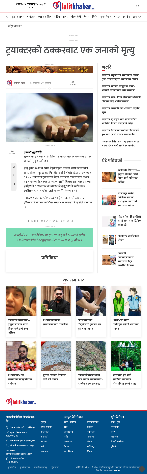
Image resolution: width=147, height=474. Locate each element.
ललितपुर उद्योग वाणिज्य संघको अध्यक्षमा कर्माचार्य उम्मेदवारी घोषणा (127, 199)
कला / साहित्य (45, 17)
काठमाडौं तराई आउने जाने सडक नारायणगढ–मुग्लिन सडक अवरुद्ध (90, 379)
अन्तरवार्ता (45, 432)
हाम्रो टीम (12, 468)
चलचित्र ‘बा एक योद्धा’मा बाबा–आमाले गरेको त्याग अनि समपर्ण (118, 88)
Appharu (116, 471)
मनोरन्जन (91, 432)
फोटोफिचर (68, 451)
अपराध (44, 442)
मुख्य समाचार (17, 17)
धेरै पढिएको (112, 160)
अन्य (135, 17)
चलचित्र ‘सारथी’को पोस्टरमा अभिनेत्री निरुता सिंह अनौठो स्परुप (121, 99)
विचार (89, 451)
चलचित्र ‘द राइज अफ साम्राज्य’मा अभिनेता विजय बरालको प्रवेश (119, 122)
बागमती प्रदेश (92, 422)
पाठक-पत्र (68, 442)
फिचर (86, 17)
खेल (65, 427)
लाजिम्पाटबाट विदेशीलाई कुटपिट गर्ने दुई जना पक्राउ (89, 324)
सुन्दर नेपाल (105, 17)
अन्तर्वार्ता (44, 437)
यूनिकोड (114, 447)
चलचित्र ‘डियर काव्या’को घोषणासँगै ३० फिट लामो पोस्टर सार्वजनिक (120, 133)
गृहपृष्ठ (43, 422)
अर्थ (42, 447)
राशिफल (90, 437)
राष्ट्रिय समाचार (61, 17)
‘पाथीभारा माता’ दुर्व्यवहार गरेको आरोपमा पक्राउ (126, 324)
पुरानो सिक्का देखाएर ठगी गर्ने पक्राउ (54, 377)
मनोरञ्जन (31, 17)
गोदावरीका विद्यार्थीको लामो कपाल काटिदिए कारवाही (129, 220)
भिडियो (90, 427)
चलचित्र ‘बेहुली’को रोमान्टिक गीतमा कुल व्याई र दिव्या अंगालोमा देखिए (120, 77)
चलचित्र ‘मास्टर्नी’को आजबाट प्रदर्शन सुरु (121, 111)
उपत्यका (44, 451)
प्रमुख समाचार (46, 427)
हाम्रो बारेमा (25, 468)
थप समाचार (73, 280)
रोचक (89, 442)
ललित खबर (19, 83)
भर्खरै (106, 67)
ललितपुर (91, 447)
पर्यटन (117, 17)
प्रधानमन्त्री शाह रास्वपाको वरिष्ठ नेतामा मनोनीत (20, 379)
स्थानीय (126, 17)
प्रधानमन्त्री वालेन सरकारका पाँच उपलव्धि (55, 322)
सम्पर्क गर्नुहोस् (40, 468)
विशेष (94, 17)
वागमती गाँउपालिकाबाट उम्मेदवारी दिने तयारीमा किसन (126, 259)
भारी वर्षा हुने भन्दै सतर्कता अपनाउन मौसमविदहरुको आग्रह (125, 379)
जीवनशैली (76, 17)
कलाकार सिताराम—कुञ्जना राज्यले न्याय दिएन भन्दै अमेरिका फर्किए (120, 144)
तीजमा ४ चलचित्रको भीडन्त (128, 238)
